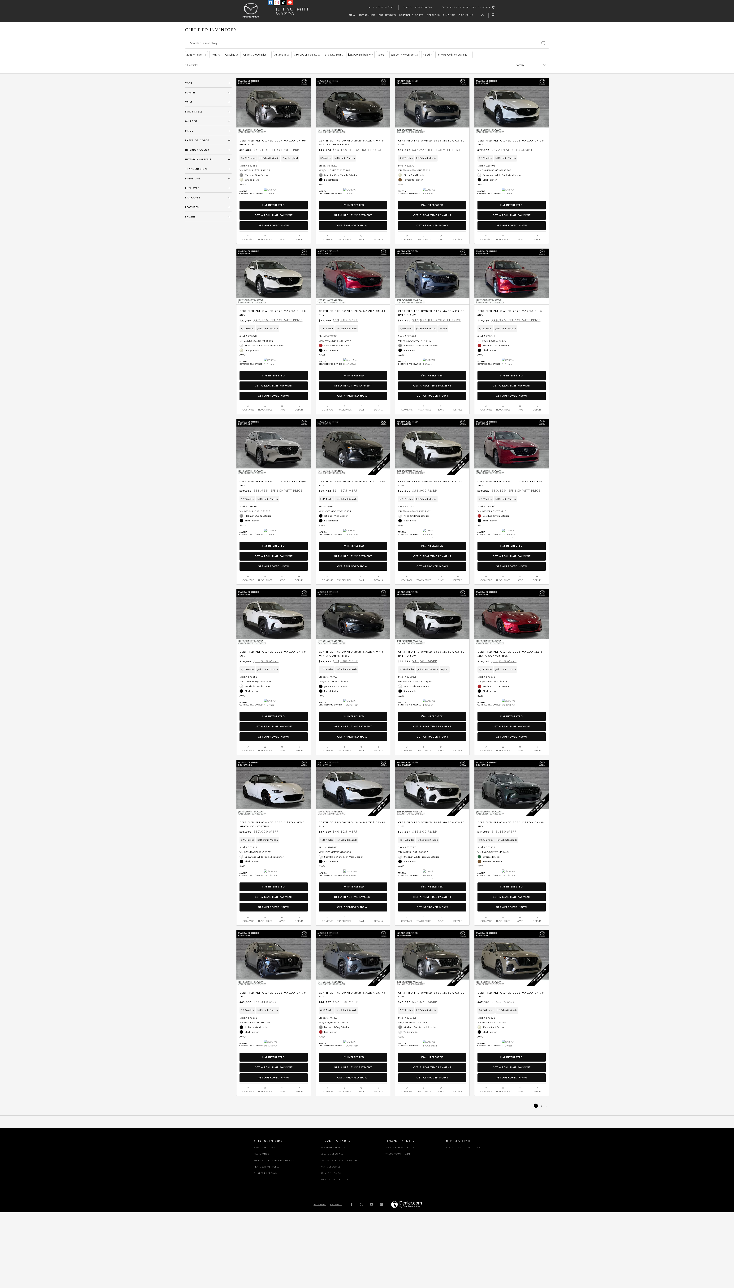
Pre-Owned (387, 15)
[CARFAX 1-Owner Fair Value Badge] (350, 533)
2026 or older (196, 54)
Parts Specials (330, 1167)
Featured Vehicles (266, 1167)
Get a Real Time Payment (274, 215)
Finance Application (400, 1147)
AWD (215, 54)
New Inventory (264, 1147)
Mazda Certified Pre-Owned (274, 1160)
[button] (274, 158)
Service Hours (331, 1173)
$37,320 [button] (429, 150)
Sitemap (320, 1204)
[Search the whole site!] (491, 15)
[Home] (251, 14)
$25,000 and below (360, 54)
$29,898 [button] (417, 490)
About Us (466, 15)
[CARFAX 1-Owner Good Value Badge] (350, 192)
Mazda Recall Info (334, 1179)
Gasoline (231, 54)
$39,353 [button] (271, 490)
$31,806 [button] (271, 150)
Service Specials (332, 1154)
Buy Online (367, 15)
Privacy (336, 1204)
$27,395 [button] (505, 150)
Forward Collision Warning (453, 54)
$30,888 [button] (259, 661)
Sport (382, 54)
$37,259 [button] (338, 831)
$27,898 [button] (271, 320)
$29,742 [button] (338, 490)
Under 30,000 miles (256, 54)
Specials (433, 15)
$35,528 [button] (350, 150)
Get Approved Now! (274, 225)
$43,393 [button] (259, 1002)
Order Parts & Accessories (340, 1160)
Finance (449, 15)
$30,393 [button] (508, 320)
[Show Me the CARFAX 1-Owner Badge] (350, 362)
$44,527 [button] (338, 1002)
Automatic (281, 54)
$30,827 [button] (508, 490)
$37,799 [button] (338, 320)
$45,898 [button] (417, 1002)
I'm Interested (273, 205)
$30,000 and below (307, 54)
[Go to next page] (547, 1106)
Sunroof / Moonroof (404, 54)
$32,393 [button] (338, 661)
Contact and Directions (462, 1147)
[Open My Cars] (481, 14)
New (352, 15)
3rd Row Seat (334, 54)
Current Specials (266, 1173)
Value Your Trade (398, 1154)
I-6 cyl (427, 54)
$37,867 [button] (417, 831)
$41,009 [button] (496, 831)
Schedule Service (333, 1147)
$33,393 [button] (417, 661)
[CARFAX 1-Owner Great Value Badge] (271, 192)
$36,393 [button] (496, 661)
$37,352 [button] (429, 320)
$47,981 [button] (496, 1002)
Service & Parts (411, 15)
